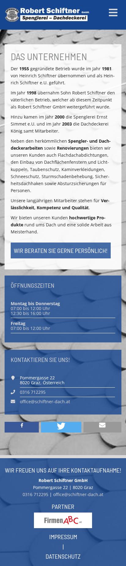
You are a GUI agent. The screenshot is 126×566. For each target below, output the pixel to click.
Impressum (63, 536)
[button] (22, 427)
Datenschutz (63, 556)
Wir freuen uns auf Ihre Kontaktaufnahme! (63, 470)
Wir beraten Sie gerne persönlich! (61, 250)
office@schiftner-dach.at (45, 401)
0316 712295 (33, 392)
